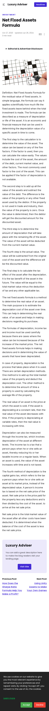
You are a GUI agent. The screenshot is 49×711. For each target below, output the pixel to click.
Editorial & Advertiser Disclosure (25, 48)
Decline (39, 704)
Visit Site (24, 566)
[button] (4, 4)
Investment (9, 15)
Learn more (9, 698)
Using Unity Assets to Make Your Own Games (37, 587)
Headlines (40, 4)
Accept (26, 704)
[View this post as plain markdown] (40, 34)
